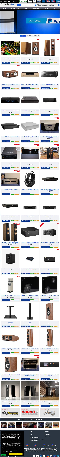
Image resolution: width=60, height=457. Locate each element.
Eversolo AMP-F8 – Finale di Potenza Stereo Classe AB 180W (50, 84)
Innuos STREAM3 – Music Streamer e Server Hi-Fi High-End (10, 136)
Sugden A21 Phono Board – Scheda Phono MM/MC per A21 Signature (10, 58)
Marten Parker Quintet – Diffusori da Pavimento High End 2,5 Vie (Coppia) (30, 401)
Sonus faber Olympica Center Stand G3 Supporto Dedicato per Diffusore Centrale (10, 322)
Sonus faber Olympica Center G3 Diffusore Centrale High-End (10, 348)
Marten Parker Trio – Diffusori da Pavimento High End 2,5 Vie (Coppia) (10, 401)
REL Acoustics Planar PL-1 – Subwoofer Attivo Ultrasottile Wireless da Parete (50, 296)
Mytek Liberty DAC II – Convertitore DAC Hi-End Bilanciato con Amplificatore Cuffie (10, 163)
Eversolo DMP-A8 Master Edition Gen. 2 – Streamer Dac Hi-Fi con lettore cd (10, 110)
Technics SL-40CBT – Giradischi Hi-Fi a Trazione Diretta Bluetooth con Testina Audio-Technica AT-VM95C (30, 269)
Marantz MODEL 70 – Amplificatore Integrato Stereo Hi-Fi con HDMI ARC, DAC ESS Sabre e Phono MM (50, 216)
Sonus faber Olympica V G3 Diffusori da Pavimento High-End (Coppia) (30, 348)
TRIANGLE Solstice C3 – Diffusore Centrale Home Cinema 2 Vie (10, 84)
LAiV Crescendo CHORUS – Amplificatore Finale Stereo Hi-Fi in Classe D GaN (30, 243)
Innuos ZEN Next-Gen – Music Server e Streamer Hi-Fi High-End (30, 110)
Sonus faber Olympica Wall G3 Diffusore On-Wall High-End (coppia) (50, 321)
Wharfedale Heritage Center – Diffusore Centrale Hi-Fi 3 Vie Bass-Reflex (50, 243)
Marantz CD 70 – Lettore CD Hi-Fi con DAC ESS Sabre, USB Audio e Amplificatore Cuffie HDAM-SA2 (30, 216)
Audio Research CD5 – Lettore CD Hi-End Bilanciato (10, 189)
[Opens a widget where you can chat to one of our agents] (3, 455)
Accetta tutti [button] (19, 453)
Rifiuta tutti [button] (5, 453)
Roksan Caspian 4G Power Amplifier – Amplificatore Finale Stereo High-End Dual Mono (50, 190)
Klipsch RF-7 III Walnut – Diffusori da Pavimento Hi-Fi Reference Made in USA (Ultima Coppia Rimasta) (10, 243)
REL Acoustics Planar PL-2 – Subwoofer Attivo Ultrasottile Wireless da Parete (30, 296)
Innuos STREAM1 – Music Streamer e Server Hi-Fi (49, 110)
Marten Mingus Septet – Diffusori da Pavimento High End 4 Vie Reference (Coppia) (49, 401)
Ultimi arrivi (23, 35)
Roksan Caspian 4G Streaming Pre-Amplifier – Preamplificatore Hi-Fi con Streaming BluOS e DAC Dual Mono (10, 216)
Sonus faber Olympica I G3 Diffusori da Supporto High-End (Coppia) (10, 374)
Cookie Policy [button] (9, 451)
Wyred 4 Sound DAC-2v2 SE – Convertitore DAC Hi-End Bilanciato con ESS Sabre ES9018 (50, 137)
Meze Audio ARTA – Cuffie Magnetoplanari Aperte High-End (30, 189)
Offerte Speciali (36, 35)
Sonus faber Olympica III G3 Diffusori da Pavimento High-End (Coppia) (50, 348)
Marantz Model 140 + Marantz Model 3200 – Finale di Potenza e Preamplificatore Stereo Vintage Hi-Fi (30, 375)
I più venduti (29, 35)
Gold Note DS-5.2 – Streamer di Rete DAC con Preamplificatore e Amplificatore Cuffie (50, 269)
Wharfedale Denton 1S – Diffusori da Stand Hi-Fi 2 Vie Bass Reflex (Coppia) (10, 269)
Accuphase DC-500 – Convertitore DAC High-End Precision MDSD (30, 84)
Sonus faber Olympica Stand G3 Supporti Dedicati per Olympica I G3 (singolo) (30, 322)
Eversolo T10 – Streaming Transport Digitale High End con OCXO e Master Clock (50, 375)
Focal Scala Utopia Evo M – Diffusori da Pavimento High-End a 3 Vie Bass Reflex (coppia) (10, 296)
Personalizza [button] (12, 453)
